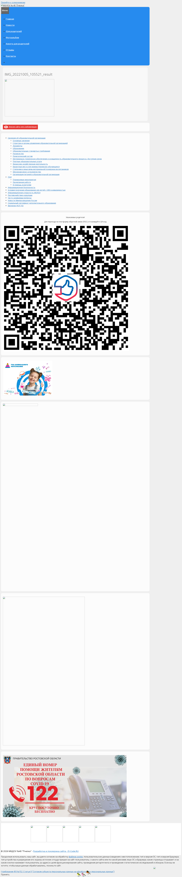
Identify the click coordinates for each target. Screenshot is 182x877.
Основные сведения (21, 140)
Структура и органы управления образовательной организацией (40, 143)
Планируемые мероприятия (24, 179)
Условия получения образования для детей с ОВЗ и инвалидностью (36, 190)
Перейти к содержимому (13, 2)
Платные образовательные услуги (27, 161)
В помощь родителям (22, 185)
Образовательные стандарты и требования (31, 151)
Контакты (11, 56)
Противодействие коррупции (20, 195)
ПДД (10, 177)
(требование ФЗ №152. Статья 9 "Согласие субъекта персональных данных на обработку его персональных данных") (58, 871)
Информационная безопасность (21, 187)
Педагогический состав (23, 156)
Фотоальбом (12, 37)
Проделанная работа (22, 182)
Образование (18, 148)
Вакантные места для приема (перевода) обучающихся (36, 166)
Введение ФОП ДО (16, 205)
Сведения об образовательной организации (26, 138)
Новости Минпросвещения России (22, 200)
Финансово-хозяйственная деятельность (30, 164)
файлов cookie (76, 856)
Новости (10, 25)
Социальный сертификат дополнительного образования (32, 203)
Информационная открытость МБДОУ (24, 192)
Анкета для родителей (17, 43)
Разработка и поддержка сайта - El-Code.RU (56, 851)
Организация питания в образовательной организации (36, 174)
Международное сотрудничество (27, 172)
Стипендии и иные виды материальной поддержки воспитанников (41, 169)
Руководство (18, 153)
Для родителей (14, 31)
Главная (10, 19)
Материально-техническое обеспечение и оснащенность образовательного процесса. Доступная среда (57, 159)
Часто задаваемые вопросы (19, 198)
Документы (17, 146)
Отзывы (10, 50)
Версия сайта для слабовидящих (22, 127)
